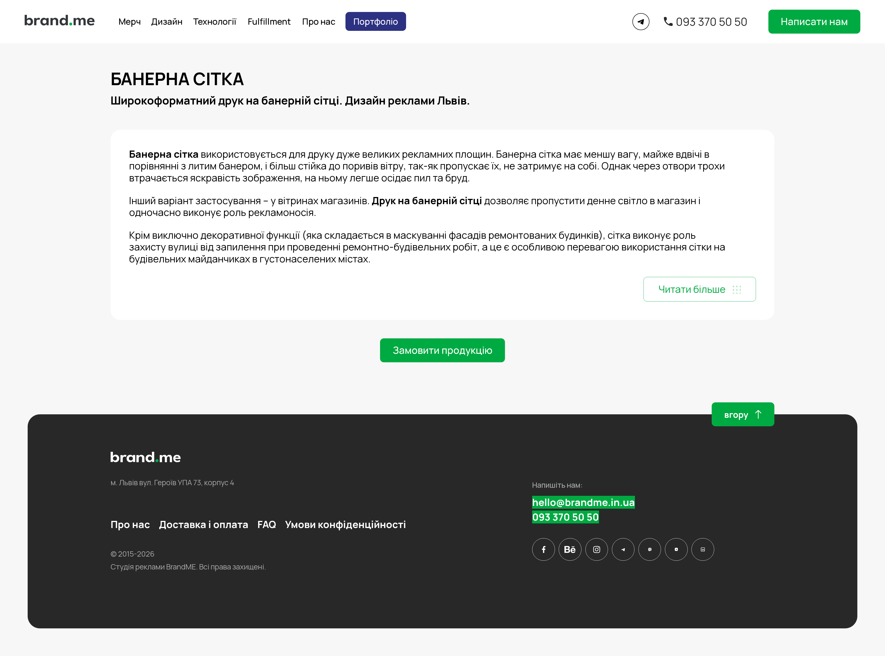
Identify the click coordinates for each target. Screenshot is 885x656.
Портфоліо (375, 21)
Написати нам (814, 21)
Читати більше (692, 289)
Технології (214, 21)
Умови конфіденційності (345, 524)
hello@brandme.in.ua (583, 502)
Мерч (129, 21)
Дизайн (167, 21)
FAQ (266, 524)
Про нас (318, 21)
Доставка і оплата (203, 524)
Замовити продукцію (443, 350)
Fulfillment (269, 21)
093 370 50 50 (711, 22)
